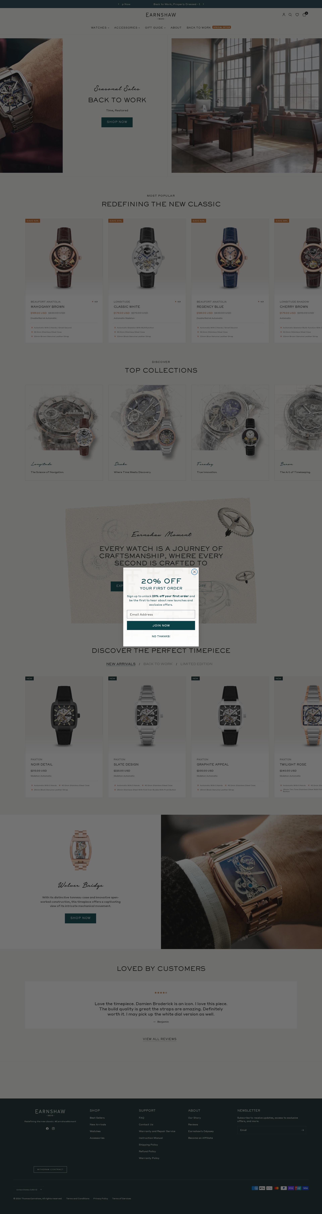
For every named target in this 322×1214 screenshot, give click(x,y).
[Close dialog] (194, 572)
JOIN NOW (161, 625)
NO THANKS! (161, 636)
